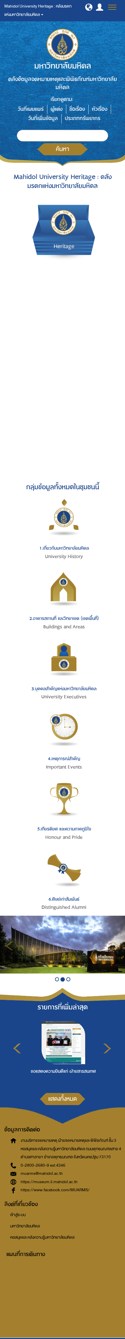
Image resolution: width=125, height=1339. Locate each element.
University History (64, 556)
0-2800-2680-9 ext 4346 (43, 1165)
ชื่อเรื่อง (77, 109)
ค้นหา (62, 149)
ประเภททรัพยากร (82, 118)
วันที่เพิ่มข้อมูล (43, 118)
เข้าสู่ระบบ (18, 1214)
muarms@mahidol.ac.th (42, 1173)
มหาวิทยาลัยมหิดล (25, 1226)
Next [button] (107, 1048)
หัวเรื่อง (99, 109)
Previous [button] (17, 1048)
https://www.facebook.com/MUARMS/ (55, 1190)
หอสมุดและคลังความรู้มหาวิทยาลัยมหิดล (42, 1237)
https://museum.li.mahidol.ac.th (49, 1181)
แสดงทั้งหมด (62, 1099)
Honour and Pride (64, 837)
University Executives (64, 697)
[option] (61, 1051)
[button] (89, 7)
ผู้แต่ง (57, 109)
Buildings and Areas (64, 627)
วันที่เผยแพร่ (31, 109)
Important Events (64, 767)
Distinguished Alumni (64, 907)
